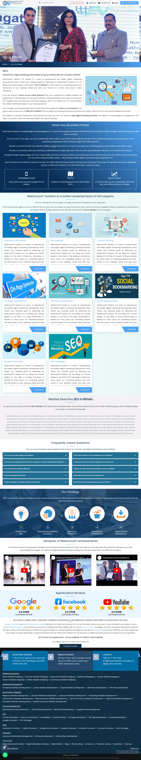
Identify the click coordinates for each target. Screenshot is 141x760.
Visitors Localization (70, 755)
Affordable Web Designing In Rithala (111, 430)
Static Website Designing (13, 677)
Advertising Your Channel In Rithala (122, 419)
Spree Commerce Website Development (86, 698)
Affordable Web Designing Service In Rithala (74, 433)
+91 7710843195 (130, 3)
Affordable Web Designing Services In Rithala (106, 433)
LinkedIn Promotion (68, 728)
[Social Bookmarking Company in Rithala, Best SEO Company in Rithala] (116, 286)
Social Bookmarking (107, 301)
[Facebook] (118, 752)
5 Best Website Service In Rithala (100, 416)
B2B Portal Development (64, 709)
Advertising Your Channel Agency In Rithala (21, 422)
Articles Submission (10, 717)
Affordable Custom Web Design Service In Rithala (71, 425)
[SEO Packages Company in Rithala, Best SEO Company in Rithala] (70, 346)
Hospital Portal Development (88, 709)
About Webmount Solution (13, 744)
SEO (4, 714)
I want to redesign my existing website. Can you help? (22, 482)
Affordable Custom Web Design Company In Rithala (37, 425)
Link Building (56, 240)
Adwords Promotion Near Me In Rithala (70, 422)
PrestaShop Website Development (103, 695)
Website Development (12, 684)
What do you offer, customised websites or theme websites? (94, 469)
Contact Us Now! (70, 646)
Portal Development (11, 706)
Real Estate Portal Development (16, 709)
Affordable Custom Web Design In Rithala (98, 422)
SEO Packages (57, 361)
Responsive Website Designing (62, 677)
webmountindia (115, 664)
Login (116, 3)
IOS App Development (44, 736)
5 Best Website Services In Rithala (123, 416)
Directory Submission (15, 240)
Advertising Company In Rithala (57, 419)
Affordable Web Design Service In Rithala (55, 430)
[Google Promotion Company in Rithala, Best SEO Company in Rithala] (24, 346)
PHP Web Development (118, 687)
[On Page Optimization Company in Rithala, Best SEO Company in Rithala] (24, 286)
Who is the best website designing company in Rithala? (92, 482)
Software (7, 733)
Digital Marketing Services (33, 624)
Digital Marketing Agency (13, 627)
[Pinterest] (125, 752)
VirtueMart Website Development (16, 701)
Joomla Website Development (45, 687)
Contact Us (105, 3)
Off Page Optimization (61, 301)
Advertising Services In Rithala (100, 419)
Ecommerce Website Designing (63, 680)
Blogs (67, 744)
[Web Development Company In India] (70, 570)
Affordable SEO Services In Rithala (77, 427)
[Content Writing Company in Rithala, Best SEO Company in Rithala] (116, 225)
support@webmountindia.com (121, 661)
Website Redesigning (86, 677)
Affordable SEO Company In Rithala (30, 427)
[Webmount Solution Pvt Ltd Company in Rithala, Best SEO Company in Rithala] (13, 3)
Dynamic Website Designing (36, 677)
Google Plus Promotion (49, 728)
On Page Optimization (15, 301)
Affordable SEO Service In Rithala (54, 427)
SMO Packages (122, 728)
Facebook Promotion (11, 728)
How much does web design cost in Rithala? (19, 455)
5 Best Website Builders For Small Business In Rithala (46, 416)
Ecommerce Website (12, 692)
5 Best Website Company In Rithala (76, 416)
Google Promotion (13, 361)
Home (4, 64)
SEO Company (88, 627)
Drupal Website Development (72, 687)
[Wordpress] (136, 752)
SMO (5, 725)
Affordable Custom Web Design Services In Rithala (106, 425)
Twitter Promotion (29, 728)
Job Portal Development (41, 709)
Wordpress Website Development (16, 687)
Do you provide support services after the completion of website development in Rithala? (34, 462)
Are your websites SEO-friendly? (15, 475)
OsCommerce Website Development (18, 698)
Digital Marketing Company (38, 744)
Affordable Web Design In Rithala (101, 427)
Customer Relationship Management (18, 736)
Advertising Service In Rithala (79, 419)
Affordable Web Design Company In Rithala (26, 430)
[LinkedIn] (129, 752)
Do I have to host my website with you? (17, 469)
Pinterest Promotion (87, 728)
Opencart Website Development (72, 695)
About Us (92, 3)
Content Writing (105, 240)
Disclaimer (118, 744)
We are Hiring (77, 744)
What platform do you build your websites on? (89, 475)
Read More (39, 269)
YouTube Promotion (106, 728)
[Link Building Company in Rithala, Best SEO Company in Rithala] (70, 225)
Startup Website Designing (108, 677)
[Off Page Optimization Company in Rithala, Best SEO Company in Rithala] (70, 286)
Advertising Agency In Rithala (16, 419)
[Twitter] (122, 752)
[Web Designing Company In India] (24, 570)
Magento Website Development (16, 695)
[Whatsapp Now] (4, 747)
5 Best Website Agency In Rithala (17, 416)
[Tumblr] (133, 752)
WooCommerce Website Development (51, 698)
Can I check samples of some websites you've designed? (93, 455)
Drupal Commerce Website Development (50, 701)
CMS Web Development (97, 687)
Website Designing (11, 673)
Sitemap (128, 744)
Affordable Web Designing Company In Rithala (43, 433)
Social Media (99, 630)
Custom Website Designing (13, 680)
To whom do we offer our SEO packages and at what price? (94, 462)
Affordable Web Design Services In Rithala (84, 430)
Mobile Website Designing (37, 680)
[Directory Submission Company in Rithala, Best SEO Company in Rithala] (24, 225)
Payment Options (104, 744)
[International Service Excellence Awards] (116, 570)
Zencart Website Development (44, 695)
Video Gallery (56, 744)
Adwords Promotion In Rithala (46, 422)
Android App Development (67, 736)
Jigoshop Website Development (119, 698)
